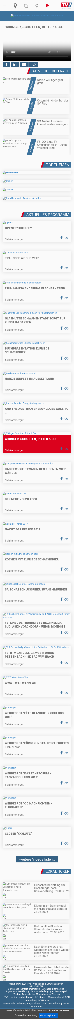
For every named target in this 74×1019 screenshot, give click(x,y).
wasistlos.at (54, 1003)
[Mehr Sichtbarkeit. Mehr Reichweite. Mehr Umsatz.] (37, 15)
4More (66, 1003)
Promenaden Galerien (14, 1003)
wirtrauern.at (37, 1006)
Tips (44, 1003)
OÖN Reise (43, 1000)
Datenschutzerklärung (53, 989)
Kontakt (24, 989)
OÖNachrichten (55, 997)
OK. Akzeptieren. (48, 1015)
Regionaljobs (33, 1003)
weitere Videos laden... (37, 859)
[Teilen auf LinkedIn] (15, 64)
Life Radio (40, 997)
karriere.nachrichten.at (22, 997)
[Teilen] (24, 64)
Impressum (35, 989)
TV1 (6, 997)
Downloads (13, 989)
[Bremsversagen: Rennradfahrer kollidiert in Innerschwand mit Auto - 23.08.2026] (37, 870)
